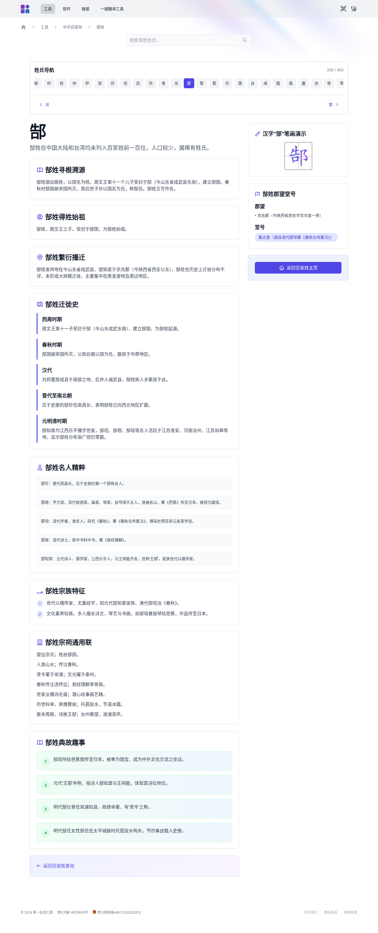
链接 (85, 8)
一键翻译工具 (112, 8)
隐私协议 (330, 912)
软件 (67, 8)
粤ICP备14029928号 (72, 912)
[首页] (23, 27)
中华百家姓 (72, 27)
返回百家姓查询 (58, 866)
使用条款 (350, 912)
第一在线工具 (43, 912)
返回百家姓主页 (302, 268)
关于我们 (310, 912)
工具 (48, 8)
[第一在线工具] (25, 8)
